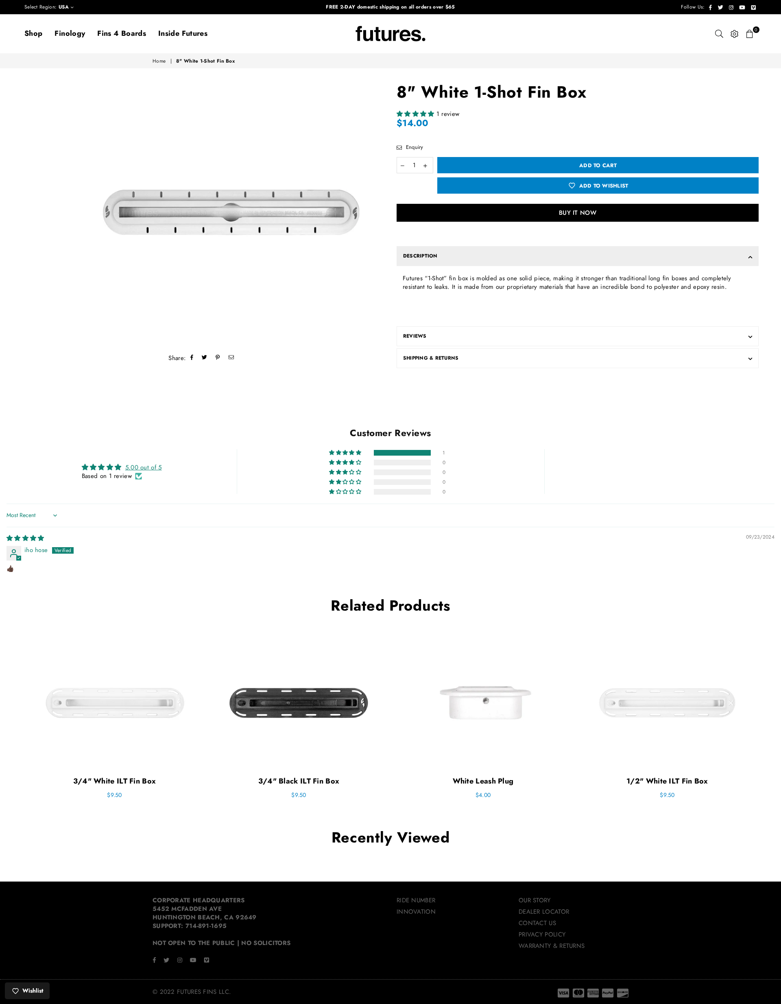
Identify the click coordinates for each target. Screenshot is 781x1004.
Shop (33, 33)
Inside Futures (182, 33)
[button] (416, 113)
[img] (25, 538)
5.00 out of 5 (143, 467)
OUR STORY (535, 900)
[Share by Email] (231, 358)
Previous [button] (13, 724)
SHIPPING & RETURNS (430, 358)
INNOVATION (416, 911)
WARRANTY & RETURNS (552, 945)
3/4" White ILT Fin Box (114, 781)
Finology (70, 33)
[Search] (719, 34)
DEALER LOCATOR (544, 911)
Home (159, 61)
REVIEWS (415, 336)
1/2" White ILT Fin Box (667, 781)
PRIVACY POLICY (542, 934)
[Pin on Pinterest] (218, 358)
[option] (231, 213)
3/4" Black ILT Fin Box (299, 781)
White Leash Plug (483, 781)
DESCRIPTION (420, 256)
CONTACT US (537, 923)
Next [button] (768, 724)
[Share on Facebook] (192, 358)
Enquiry (413, 147)
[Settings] (734, 34)
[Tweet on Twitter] (204, 358)
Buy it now (577, 212)
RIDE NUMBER (416, 900)
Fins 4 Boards (121, 33)
